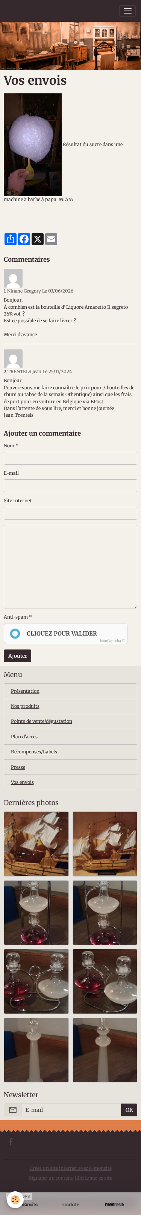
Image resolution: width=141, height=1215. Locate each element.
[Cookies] (15, 1199)
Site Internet (18, 500)
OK (129, 1110)
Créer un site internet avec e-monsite (71, 1168)
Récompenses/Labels (34, 752)
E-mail (11, 473)
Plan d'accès (24, 736)
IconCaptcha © (112, 641)
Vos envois (22, 782)
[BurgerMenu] (127, 11)
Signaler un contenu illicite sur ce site (70, 1178)
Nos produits (25, 706)
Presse (18, 767)
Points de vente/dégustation (41, 721)
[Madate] (70, 1204)
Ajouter (17, 655)
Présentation (25, 691)
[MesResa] (114, 1204)
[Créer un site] (26, 1204)
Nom (9, 445)
